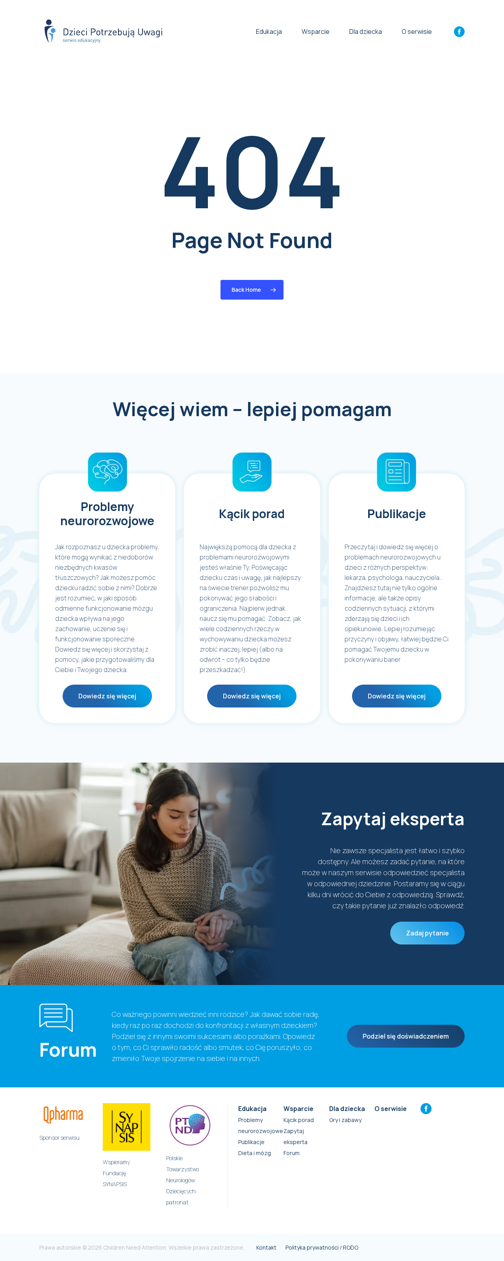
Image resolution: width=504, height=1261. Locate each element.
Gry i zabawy (345, 1120)
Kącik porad (299, 1120)
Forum (292, 1153)
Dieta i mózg (254, 1153)
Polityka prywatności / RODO (321, 1247)
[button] (107, 696)
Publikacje (251, 1142)
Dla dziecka (347, 1108)
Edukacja (252, 1108)
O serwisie (390, 1108)
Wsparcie (298, 1108)
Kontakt (266, 1247)
